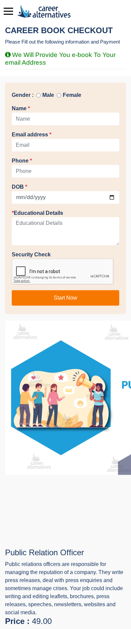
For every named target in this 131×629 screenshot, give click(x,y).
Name (21, 108)
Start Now (65, 298)
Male (48, 95)
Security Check (31, 254)
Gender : (23, 95)
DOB (19, 187)
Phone (22, 161)
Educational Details (37, 213)
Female (72, 95)
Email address (31, 134)
